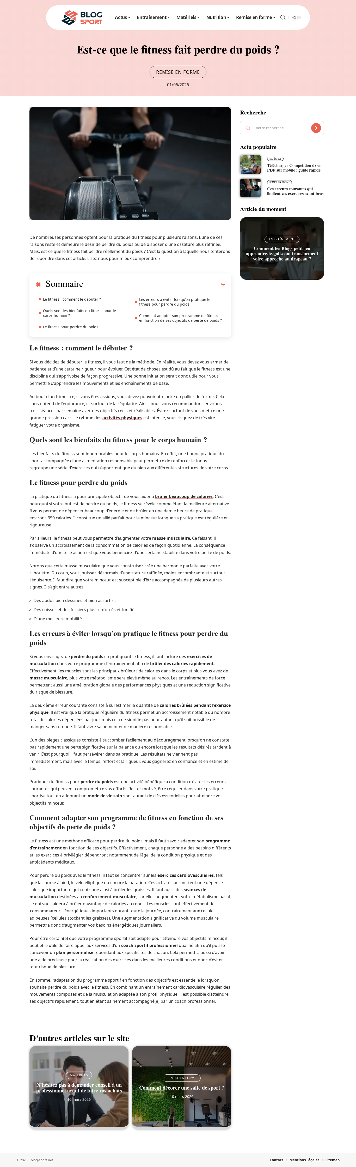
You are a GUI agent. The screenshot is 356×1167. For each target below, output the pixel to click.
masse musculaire (171, 538)
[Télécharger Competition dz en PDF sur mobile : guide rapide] (250, 164)
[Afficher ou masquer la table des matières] (154, 284)
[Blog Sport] (82, 17)
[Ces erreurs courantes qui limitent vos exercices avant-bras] (250, 188)
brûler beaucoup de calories (184, 496)
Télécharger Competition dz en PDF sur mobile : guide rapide (294, 167)
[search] (283, 17)
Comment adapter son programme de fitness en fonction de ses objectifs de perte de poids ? (180, 318)
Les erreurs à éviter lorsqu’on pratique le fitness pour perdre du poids (174, 302)
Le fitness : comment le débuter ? (72, 299)
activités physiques (122, 418)
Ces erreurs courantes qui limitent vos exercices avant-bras (295, 191)
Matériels (79, 1075)
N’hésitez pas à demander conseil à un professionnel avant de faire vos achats (79, 1087)
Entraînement (282, 239)
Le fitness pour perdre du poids (70, 326)
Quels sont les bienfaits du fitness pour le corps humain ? (79, 313)
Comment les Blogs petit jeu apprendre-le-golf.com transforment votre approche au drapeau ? (282, 253)
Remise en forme (178, 72)
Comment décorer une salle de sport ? (181, 1087)
